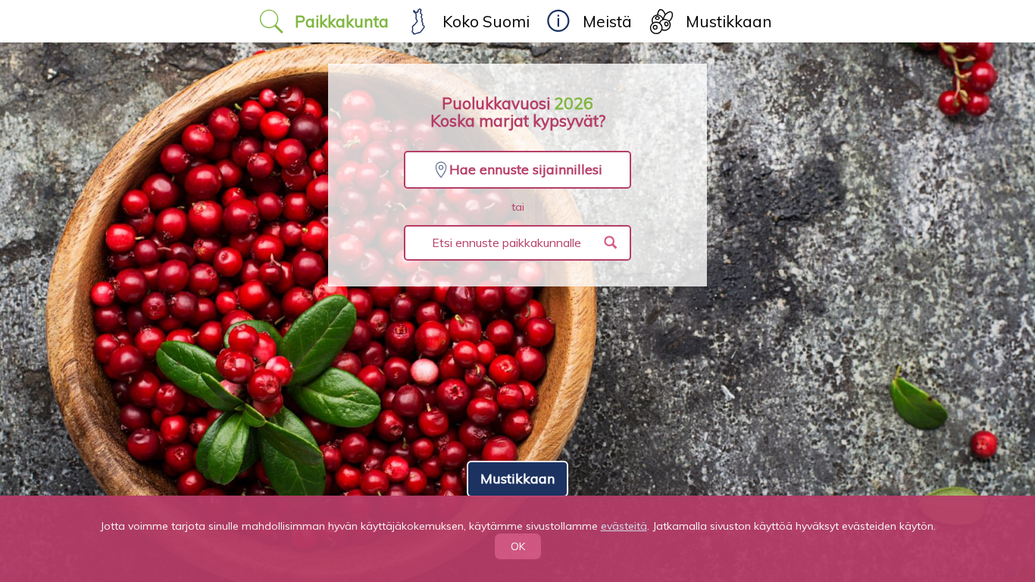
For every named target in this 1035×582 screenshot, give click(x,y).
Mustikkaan (517, 478)
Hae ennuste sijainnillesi (525, 169)
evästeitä (624, 526)
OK (518, 546)
